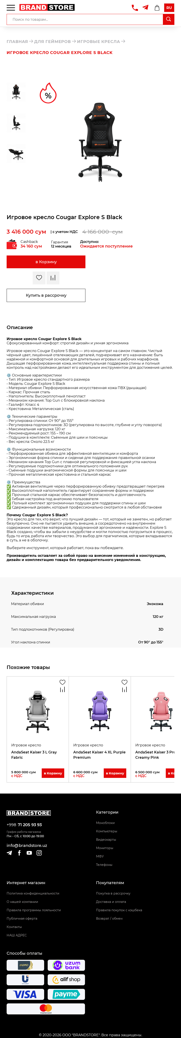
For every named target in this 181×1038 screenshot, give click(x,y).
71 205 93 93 (30, 824)
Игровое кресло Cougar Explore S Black (60, 52)
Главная (17, 41)
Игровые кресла (98, 41)
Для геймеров (52, 41)
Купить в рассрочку (46, 295)
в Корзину (46, 261)
